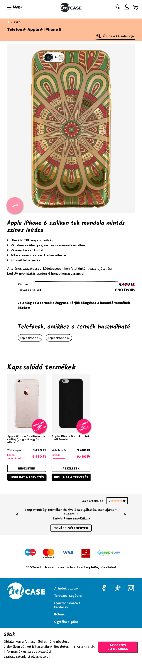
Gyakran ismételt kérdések (67, 605)
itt (28, 656)
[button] (118, 7)
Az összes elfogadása (118, 647)
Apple (33, 29)
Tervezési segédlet (68, 595)
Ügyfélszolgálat (66, 621)
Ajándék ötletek (66, 588)
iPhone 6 (52, 29)
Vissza (15, 21)
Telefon (14, 29)
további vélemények (71, 528)
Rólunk (59, 614)
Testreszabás (84, 647)
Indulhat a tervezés (27, 477)
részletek (26, 468)
